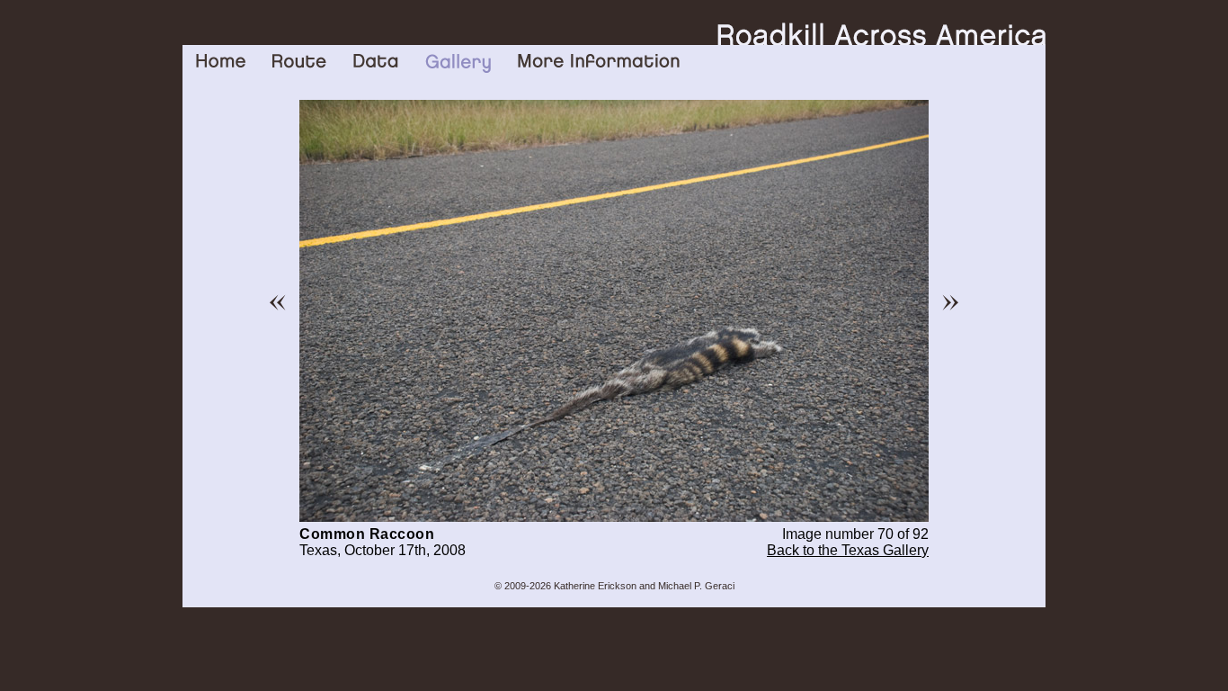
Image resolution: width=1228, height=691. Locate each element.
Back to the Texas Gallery (848, 550)
